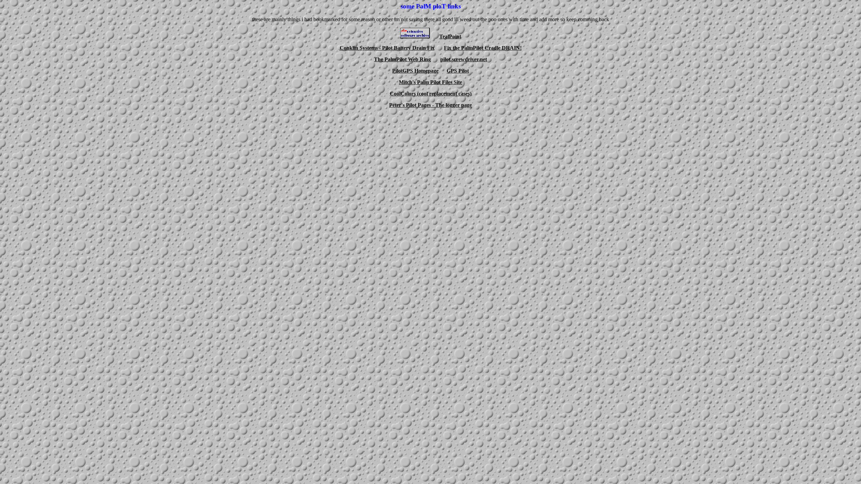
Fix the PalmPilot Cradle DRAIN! (483, 48)
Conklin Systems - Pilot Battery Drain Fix (387, 48)
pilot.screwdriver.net (463, 59)
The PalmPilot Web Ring (402, 59)
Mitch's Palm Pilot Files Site (430, 82)
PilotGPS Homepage (415, 71)
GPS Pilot (458, 71)
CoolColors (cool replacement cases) (431, 93)
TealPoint (450, 36)
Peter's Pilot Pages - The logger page (430, 105)
